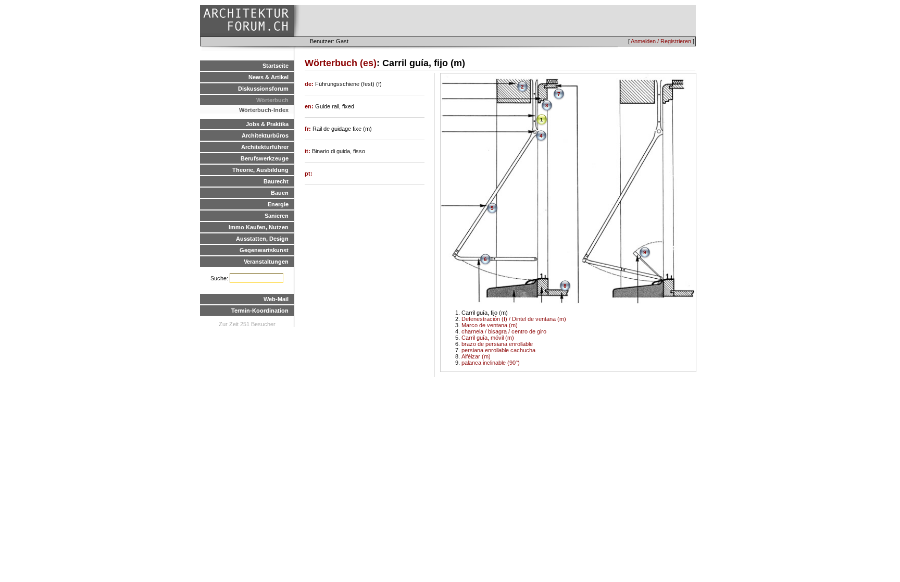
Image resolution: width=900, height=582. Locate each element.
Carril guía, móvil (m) (487, 338)
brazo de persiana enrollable (497, 344)
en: (310, 106)
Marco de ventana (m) (489, 325)
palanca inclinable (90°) (490, 363)
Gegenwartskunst (264, 250)
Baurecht (276, 181)
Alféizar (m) (476, 356)
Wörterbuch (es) (341, 63)
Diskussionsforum (263, 88)
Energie (278, 204)
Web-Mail (276, 299)
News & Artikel (268, 77)
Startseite (275, 66)
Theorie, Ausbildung (260, 170)
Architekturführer (265, 147)
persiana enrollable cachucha (498, 350)
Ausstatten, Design (262, 239)
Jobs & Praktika (267, 124)
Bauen (280, 193)
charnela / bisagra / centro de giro (503, 331)
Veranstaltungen (266, 261)
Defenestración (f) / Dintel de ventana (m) (513, 319)
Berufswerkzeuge (265, 158)
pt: (308, 173)
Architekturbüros (265, 135)
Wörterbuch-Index (264, 110)
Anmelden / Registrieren (661, 41)
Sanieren (277, 216)
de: (310, 84)
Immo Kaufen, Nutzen (259, 227)
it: (308, 151)
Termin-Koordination (260, 310)
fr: (308, 129)
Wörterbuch (272, 100)
